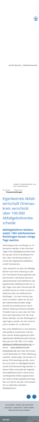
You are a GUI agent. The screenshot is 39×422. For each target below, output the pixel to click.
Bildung (34, 22)
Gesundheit (7, 12)
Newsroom (5, 57)
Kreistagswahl (8, 43)
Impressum (9, 407)
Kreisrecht (32, 41)
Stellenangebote (9, 49)
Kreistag (3, 38)
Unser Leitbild (8, 54)
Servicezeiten (10, 405)
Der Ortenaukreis (9, 20)
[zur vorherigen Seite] (29, 397)
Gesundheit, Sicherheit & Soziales (16, 22)
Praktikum (13, 51)
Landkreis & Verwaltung (10, 17)
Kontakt (18, 405)
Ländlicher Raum (21, 25)
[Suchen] (36, 13)
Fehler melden (29, 407)
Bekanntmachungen (10, 30)
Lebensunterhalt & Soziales (19, 4)
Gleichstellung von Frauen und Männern (19, 33)
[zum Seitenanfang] (34, 397)
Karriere (3, 46)
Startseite (6, 190)
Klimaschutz (7, 28)
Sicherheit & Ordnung (11, 9)
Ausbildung (34, 49)
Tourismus (17, 28)
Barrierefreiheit (27, 405)
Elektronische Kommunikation (19, 410)
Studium (5, 51)
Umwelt (15, 12)
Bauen (4, 4)
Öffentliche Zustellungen (12, 62)
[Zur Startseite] (7, 72)
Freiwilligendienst (26, 51)
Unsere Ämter (6, 14)
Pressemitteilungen (10, 59)
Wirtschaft (25, 9)
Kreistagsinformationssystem (14, 41)
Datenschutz (18, 407)
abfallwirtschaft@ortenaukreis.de (17, 344)
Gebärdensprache (30, 65)
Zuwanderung (8, 25)
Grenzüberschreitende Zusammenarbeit (19, 35)
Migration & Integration (18, 6)
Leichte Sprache (15, 65)
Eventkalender (22, 49)
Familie (5, 6)
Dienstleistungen (7, 1)
